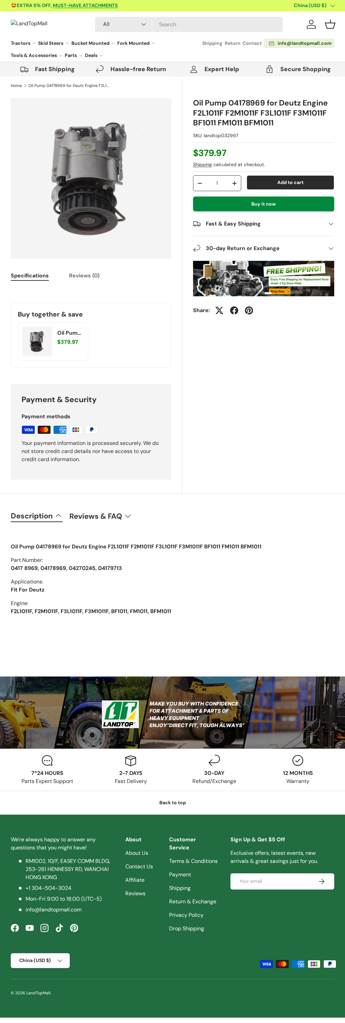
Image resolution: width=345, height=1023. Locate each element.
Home (16, 86)
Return (233, 43)
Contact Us (139, 866)
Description (32, 516)
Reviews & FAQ (95, 516)
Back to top (172, 803)
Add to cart (290, 182)
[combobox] (189, 24)
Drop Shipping (186, 928)
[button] (330, 24)
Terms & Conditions (193, 861)
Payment (180, 874)
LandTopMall (38, 993)
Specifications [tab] (30, 275)
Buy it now (263, 204)
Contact (252, 43)
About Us (136, 852)
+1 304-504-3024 (48, 888)
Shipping (212, 43)
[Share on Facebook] (234, 310)
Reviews (135, 893)
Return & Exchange (192, 901)
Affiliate (135, 879)
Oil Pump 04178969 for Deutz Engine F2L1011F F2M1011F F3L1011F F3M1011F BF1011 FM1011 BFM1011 (68, 86)
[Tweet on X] (219, 310)
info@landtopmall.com (54, 909)
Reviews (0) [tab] (84, 275)
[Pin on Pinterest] (249, 310)
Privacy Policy (186, 915)
